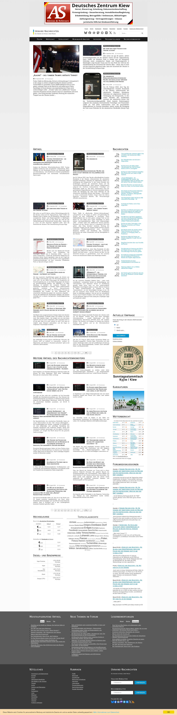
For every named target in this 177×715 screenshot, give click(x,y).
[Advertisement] (140, 72)
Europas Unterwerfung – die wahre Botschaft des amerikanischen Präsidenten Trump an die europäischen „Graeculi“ (49, 161)
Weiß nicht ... (121, 330)
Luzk (114, 431)
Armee (72, 522)
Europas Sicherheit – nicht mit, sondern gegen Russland (97, 245)
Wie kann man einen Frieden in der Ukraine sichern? (114, 49)
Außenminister (89, 522)
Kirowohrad (103, 533)
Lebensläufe (75, 683)
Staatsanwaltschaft (74, 543)
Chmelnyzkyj (116, 434)
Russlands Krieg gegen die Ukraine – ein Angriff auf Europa (49, 273)
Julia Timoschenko (85, 532)
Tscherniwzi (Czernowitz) (133, 429)
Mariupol (97, 536)
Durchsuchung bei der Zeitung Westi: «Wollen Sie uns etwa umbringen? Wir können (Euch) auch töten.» (129, 629)
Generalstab (82, 530)
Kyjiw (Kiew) (115, 422)
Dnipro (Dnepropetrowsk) (117, 450)
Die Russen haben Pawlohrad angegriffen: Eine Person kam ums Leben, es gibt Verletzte (97, 389)
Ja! (117, 325)
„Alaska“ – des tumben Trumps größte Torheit (55, 75)
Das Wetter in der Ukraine (38, 681)
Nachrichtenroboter (132, 39)
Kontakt (126, 28)
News (93, 32)
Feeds (33, 689)
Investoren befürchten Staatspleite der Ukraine (126, 632)
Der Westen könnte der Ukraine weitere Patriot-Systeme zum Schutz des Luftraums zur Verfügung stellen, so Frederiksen (131, 232)
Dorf (104, 524)
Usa (77, 545)
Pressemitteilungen (112, 39)
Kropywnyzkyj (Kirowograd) (133, 438)
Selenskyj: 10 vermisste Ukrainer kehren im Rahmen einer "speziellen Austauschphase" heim (89, 641)
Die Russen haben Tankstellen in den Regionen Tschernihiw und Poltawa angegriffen (98, 489)
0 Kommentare (50, 78)
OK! (168, 712)
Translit (33, 683)
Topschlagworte (88, 517)
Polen (104, 538)
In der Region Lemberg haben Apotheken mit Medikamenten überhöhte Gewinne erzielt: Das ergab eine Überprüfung (48, 641)
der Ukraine (47, 539)
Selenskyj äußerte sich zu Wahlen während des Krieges (130, 267)
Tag (54, 621)
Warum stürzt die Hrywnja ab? (39, 634)
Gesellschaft (63, 39)
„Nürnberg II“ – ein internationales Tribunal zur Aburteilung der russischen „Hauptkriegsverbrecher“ (97, 274)
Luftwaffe (77, 536)
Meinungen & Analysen (80, 39)
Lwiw (92, 535)
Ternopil (114, 429)
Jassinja (132, 427)
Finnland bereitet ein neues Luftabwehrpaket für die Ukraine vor (130, 261)
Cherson (115, 445)
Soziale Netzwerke (77, 689)
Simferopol (132, 452)
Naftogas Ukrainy (74, 538)
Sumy (131, 440)
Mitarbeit (105, 28)
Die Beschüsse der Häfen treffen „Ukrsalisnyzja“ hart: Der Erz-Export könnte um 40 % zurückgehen (51, 389)
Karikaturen (98, 28)
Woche (49, 621)
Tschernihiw (92, 543)
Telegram (102, 32)
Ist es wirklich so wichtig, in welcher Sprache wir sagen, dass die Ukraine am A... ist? (128, 639)
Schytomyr (98, 541)
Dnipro (87, 525)
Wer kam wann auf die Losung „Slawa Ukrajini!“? (45, 630)
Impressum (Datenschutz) (136, 28)
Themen (33, 700)
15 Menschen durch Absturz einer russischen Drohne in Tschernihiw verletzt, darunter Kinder (88, 637)
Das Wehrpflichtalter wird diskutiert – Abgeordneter (96, 366)
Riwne (131, 431)
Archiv (91, 28)
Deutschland (79, 525)
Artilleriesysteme (80, 522)
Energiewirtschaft (77, 528)
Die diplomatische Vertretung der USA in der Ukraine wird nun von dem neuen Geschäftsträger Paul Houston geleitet (132, 250)
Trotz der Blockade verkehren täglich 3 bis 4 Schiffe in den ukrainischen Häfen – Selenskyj (57, 367)
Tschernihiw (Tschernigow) (133, 436)
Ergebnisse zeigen (117, 339)
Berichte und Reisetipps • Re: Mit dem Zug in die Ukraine (127, 567)
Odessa (114, 443)
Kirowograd (98, 533)
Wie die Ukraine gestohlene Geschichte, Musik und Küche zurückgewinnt (49, 335)
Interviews (97, 39)
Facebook (89, 32)
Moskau (106, 536)
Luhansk (84, 535)
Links (32, 693)
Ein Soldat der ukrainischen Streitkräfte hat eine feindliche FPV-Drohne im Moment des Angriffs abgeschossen (131, 256)
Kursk (106, 533)
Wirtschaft (50, 39)
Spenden (119, 28)
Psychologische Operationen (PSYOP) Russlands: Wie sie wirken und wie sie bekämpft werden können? (89, 310)
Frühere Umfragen (117, 341)
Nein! (118, 327)
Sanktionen (90, 541)
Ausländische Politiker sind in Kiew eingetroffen (57, 463)
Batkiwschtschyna (99, 522)
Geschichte (93, 530)
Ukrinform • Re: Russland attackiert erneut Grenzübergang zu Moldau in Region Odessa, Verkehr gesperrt (126, 528)
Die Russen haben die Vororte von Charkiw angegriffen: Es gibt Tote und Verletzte (131, 238)
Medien (101, 535)
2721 (86, 510)
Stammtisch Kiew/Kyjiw (38, 679)
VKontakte (106, 32)
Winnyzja (105, 548)
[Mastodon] (121, 701)
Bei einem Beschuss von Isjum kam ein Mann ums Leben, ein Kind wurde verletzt (97, 413)
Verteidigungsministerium (90, 546)
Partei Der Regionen (91, 538)
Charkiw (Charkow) (132, 445)
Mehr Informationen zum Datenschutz (106, 712)
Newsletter (112, 28)
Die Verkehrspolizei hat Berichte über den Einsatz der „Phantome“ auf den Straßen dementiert (132, 274)
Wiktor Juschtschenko (96, 548)
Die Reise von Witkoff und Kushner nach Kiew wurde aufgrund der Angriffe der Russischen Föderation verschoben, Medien (89, 464)
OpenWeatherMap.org (123, 456)
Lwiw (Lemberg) (116, 424)
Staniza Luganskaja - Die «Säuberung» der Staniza (46, 632)
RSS (114, 32)
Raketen (82, 541)
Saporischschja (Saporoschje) (133, 448)
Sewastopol (115, 454)
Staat (102, 541)
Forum (86, 28)
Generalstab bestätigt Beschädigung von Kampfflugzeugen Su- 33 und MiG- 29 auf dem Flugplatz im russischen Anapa (89, 647)
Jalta (131, 454)
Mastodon (98, 32)
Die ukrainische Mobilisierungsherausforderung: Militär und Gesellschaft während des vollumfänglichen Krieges (115, 78)
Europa (95, 528)
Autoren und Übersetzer (38, 687)
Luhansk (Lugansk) (115, 452)
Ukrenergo (102, 543)
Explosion (102, 528)
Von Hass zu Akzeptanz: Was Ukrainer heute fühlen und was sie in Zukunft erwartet (49, 310)
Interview (71, 533)
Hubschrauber (102, 530)
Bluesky (85, 32)
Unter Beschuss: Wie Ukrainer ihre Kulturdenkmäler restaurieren (90, 335)
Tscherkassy (83, 543)
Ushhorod (132, 422)
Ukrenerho (72, 546)
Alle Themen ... (88, 550)
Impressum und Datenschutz (39, 673)
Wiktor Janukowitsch (79, 548)
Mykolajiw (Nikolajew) (132, 443)
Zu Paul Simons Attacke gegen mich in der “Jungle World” (48, 638)
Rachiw (114, 427)
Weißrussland (103, 546)
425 (86, 352)
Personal (98, 538)
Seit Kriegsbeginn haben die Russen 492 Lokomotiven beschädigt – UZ (96, 441)
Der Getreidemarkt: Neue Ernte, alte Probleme (44, 636)
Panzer (83, 538)
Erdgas (88, 527)
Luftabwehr (70, 536)
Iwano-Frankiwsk (132, 425)
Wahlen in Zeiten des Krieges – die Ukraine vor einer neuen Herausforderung (57, 246)
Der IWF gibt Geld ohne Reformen (41, 628)
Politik (39, 39)
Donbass (96, 525)
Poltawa (75, 541)
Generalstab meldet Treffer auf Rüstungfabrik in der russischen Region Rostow (87, 631)
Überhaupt (135, 621)
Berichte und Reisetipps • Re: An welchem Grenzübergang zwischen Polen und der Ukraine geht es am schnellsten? (127, 550)
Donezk (132, 450)
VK (127, 701)
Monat (42, 621)
